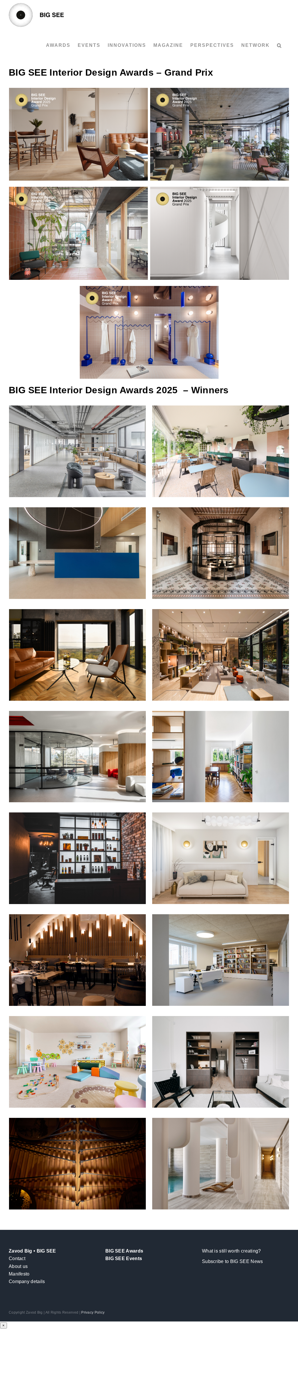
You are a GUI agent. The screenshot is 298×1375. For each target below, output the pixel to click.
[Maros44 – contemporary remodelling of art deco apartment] (220, 1062)
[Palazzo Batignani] (220, 553)
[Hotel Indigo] (219, 134)
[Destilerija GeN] (77, 655)
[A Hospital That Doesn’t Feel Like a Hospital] (77, 1062)
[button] (279, 45)
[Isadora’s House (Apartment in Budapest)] (78, 134)
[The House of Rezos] (220, 858)
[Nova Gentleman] (77, 858)
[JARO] (77, 1163)
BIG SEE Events (123, 1258)
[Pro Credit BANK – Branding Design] (77, 757)
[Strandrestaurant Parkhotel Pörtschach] (220, 451)
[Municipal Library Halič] (220, 960)
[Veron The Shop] (149, 332)
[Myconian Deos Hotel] (220, 1163)
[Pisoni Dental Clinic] (219, 233)
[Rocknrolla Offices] (78, 233)
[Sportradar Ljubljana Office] (77, 451)
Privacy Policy (92, 1312)
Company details (27, 1281)
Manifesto (19, 1273)
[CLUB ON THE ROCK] (220, 655)
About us (18, 1266)
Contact (17, 1258)
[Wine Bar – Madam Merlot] (77, 960)
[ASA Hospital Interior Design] (77, 553)
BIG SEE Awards (124, 1250)
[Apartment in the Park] (220, 757)
